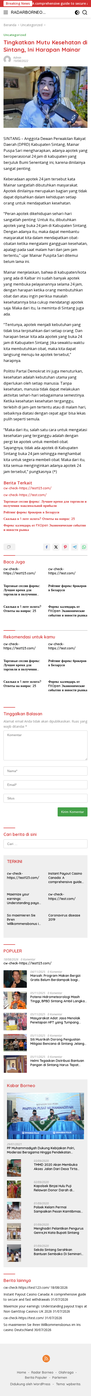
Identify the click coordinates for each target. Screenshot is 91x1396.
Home (21, 1372)
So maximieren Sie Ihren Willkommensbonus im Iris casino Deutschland (24, 919)
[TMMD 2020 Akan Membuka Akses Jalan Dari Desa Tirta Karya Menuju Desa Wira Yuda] (14, 1168)
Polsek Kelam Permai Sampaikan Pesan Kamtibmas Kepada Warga (57, 1209)
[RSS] (46, 1359)
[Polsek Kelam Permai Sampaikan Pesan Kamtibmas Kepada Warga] (14, 1210)
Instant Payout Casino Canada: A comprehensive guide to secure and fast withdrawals (65, 877)
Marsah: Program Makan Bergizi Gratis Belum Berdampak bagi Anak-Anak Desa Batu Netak (55, 978)
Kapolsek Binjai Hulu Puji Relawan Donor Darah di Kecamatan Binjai (53, 1188)
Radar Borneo (42, 1372)
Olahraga (66, 1372)
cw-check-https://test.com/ (25, 495)
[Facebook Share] (46, 547)
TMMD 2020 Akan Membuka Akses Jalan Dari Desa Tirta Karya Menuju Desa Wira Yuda (57, 1167)
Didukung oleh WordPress (30, 1384)
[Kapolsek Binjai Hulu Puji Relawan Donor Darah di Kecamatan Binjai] (14, 1189)
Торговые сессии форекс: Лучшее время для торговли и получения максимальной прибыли (45, 503)
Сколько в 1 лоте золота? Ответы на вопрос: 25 (39, 519)
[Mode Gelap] (77, 12)
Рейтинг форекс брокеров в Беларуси (31, 512)
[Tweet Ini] (56, 547)
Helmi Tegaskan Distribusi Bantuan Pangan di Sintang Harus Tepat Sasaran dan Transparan (57, 1063)
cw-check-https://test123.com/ (28, 488)
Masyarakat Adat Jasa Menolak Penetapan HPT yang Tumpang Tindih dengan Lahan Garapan (55, 1020)
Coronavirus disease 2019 (64, 917)
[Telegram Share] (74, 547)
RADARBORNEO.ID (27, 13)
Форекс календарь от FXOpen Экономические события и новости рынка (45, 527)
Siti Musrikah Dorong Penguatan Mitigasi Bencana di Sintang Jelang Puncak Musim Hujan (57, 1041)
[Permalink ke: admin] (7, 59)
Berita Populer (36, 1377)
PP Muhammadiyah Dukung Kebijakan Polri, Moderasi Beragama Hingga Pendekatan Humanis (41, 1150)
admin (17, 58)
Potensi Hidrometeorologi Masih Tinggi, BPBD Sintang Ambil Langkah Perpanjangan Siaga (58, 999)
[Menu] (7, 12)
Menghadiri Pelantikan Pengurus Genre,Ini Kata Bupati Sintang (59, 1230)
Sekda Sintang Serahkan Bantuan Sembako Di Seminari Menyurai (57, 1252)
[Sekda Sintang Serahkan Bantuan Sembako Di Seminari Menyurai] (14, 1253)
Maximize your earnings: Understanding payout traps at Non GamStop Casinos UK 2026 (24, 898)
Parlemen (59, 1377)
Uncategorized (15, 35)
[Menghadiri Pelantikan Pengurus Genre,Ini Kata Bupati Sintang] (14, 1232)
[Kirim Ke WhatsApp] (84, 547)
